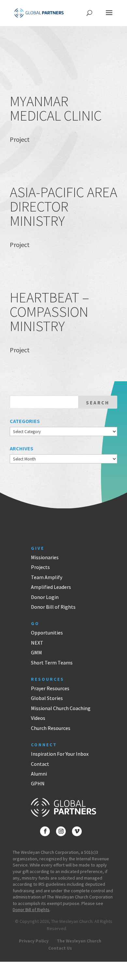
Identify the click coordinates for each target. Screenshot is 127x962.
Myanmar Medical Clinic (56, 108)
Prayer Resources (50, 688)
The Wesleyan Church (79, 941)
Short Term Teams (52, 662)
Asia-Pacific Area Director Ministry (63, 206)
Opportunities (47, 632)
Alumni (39, 773)
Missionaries (45, 557)
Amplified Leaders (51, 587)
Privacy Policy (34, 941)
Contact (40, 764)
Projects (40, 567)
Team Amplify (46, 577)
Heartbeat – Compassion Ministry (49, 311)
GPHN (38, 783)
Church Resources (50, 728)
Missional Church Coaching (61, 708)
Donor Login (45, 597)
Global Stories (47, 698)
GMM (36, 652)
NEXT (37, 642)
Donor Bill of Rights (53, 607)
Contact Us (60, 948)
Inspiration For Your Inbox (60, 754)
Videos (38, 718)
